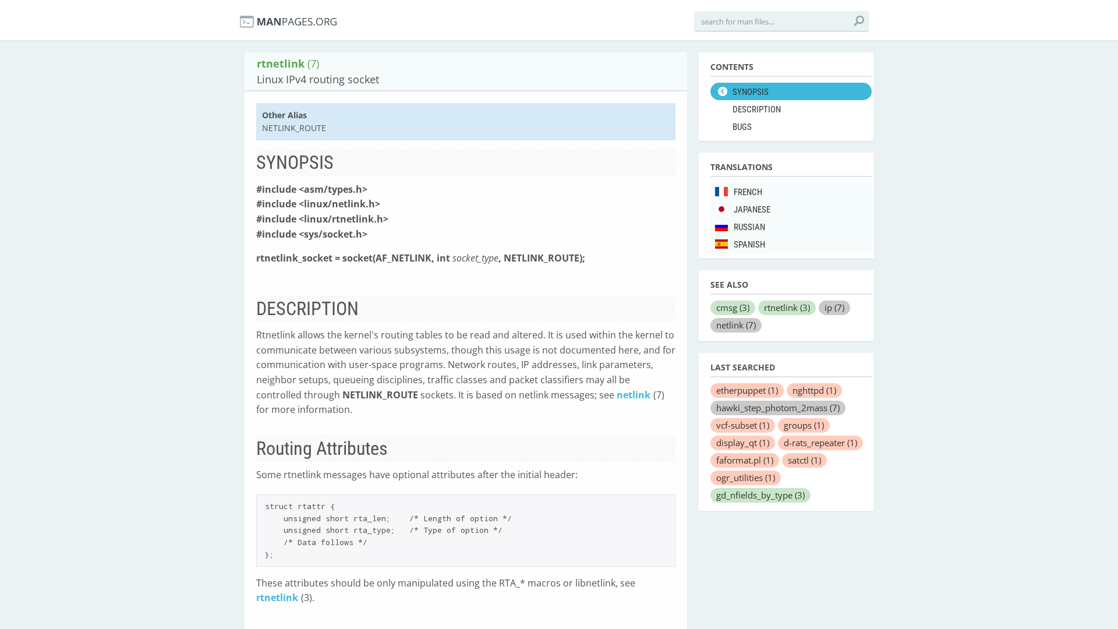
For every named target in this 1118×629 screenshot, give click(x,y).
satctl (804, 460)
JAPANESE (752, 209)
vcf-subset (742, 425)
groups (804, 425)
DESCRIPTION (757, 109)
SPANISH (749, 244)
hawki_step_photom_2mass (778, 408)
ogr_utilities (745, 477)
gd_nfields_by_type (760, 495)
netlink (633, 394)
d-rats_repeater (820, 442)
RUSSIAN (749, 227)
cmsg (732, 307)
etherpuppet (747, 390)
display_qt (742, 442)
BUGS (742, 127)
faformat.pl (744, 460)
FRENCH (748, 192)
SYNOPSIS (751, 92)
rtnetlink (277, 597)
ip (834, 307)
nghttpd (814, 390)
